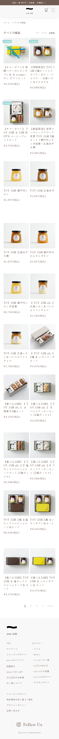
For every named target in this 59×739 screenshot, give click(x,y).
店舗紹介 (11, 666)
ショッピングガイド (16, 654)
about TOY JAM (15, 671)
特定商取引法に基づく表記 (20, 699)
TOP (9, 643)
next (51, 606)
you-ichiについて (15, 660)
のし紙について (14, 683)
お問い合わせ (13, 710)
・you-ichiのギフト (41, 676)
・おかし (36, 654)
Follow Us (32, 724)
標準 (37, 32)
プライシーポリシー (16, 705)
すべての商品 (20, 22)
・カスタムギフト (40, 682)
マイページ (12, 648)
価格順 (44, 32)
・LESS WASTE (40, 665)
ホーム (7, 22)
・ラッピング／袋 (40, 660)
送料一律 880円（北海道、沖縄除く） (29, 2)
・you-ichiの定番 (40, 671)
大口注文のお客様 (15, 677)
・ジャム (36, 648)
